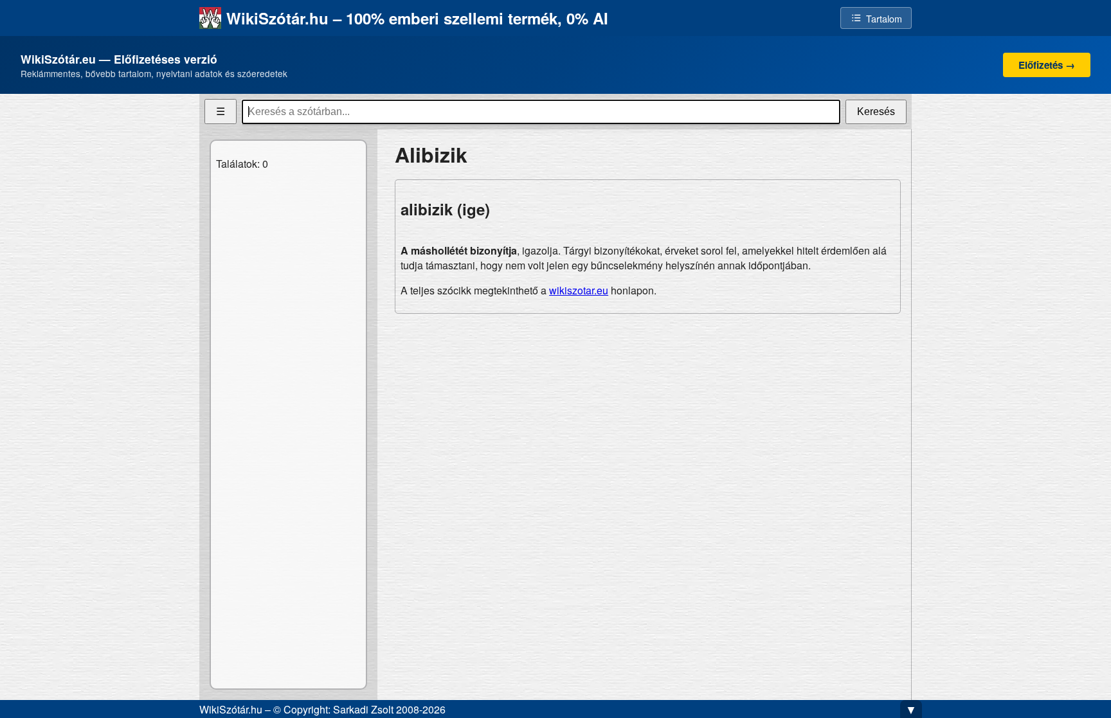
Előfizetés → (1046, 65)
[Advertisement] (648, 414)
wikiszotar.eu (578, 290)
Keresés (876, 111)
